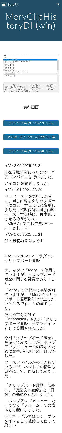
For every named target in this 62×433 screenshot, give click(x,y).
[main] (31, 21)
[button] (4, 4)
